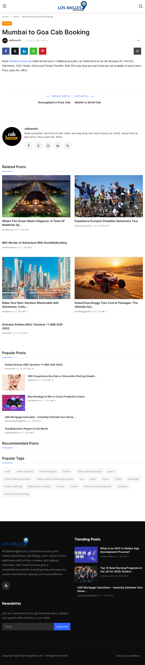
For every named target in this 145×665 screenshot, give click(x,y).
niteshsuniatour (9, 247)
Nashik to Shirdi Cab (88, 102)
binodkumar (33, 400)
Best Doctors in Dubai (39, 486)
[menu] (4, 6)
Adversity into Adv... (84, 225)
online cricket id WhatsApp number (55, 479)
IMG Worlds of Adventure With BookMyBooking (34, 242)
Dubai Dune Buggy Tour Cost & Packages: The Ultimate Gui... (106, 304)
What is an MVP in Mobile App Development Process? (119, 550)
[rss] (6, 586)
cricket (118, 479)
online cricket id (25, 471)
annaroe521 (10, 368)
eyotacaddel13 (11, 432)
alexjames (6, 311)
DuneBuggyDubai (83, 311)
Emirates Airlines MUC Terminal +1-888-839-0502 (32, 326)
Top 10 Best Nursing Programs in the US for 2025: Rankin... (121, 569)
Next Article (82, 96)
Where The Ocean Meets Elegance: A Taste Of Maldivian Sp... (33, 223)
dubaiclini (32, 380)
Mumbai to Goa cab (20, 61)
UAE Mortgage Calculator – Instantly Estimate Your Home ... (40, 416)
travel (7, 471)
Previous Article (60, 96)
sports (111, 471)
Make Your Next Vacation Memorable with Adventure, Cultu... (30, 304)
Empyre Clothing (13, 486)
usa (81, 479)
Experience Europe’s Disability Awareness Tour (106, 221)
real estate (133, 479)
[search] (140, 6)
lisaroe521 (6, 333)
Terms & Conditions (128, 655)
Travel (15, 16)
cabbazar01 (31, 128)
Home (5, 16)
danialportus (8, 229)
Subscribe (62, 626)
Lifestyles (122, 486)
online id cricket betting (16, 494)
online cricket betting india (97, 486)
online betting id (47, 471)
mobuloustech (107, 556)
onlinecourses (106, 576)
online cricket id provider (17, 479)
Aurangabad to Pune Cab (54, 102)
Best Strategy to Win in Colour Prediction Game (56, 396)
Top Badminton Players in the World (26, 428)
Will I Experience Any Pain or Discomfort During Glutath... (62, 376)
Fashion (67, 471)
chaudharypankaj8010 (15, 421)
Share (106, 479)
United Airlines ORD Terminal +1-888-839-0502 (34, 364)
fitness (60, 486)
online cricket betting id (89, 471)
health (93, 479)
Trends (73, 486)
